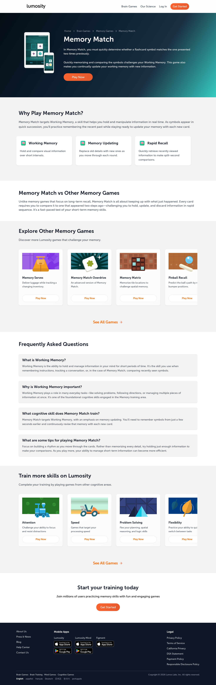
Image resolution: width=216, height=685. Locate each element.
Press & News (23, 636)
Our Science (148, 6)
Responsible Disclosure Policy (183, 664)
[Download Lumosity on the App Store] (63, 644)
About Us (21, 631)
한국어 (67, 679)
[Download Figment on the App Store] (105, 644)
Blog (18, 642)
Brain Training (36, 674)
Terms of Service (176, 643)
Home (67, 31)
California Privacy (176, 648)
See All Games (105, 322)
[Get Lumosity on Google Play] (63, 651)
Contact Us (22, 652)
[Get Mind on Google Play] (84, 651)
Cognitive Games (66, 674)
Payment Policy (175, 659)
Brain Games (129, 6)
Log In (163, 6)
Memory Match (127, 31)
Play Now (78, 77)
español (29, 679)
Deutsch (49, 679)
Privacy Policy (174, 638)
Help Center (23, 647)
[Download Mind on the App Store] (84, 644)
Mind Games (50, 674)
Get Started (180, 6)
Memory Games (104, 31)
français (39, 679)
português (77, 679)
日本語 (58, 679)
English (19, 679)
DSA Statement (175, 653)
